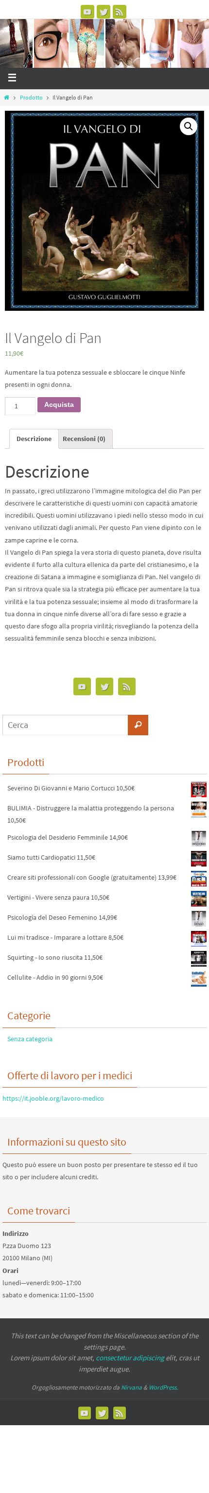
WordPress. (163, 1387)
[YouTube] (87, 12)
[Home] (6, 97)
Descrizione (34, 438)
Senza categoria (29, 1038)
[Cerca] (138, 725)
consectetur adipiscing (130, 1357)
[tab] (34, 439)
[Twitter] (103, 12)
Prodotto (31, 97)
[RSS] (119, 12)
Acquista (59, 404)
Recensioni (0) (84, 438)
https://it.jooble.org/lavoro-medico (53, 1098)
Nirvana (131, 1387)
